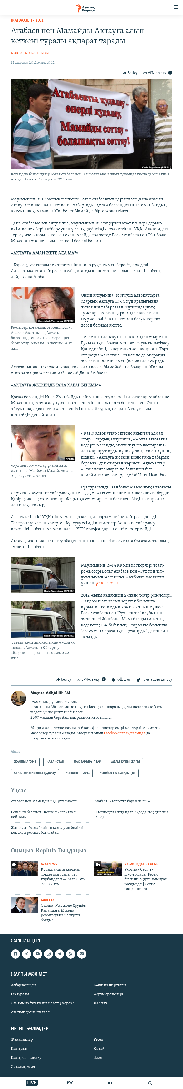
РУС (70, 1083)
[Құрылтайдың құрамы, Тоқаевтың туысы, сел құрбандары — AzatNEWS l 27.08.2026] (24, 868)
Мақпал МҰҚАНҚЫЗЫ (30, 53)
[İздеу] (150, 1083)
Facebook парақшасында (124, 733)
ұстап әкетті (106, 583)
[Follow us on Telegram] (59, 953)
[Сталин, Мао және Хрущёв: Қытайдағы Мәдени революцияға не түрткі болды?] (24, 905)
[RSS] (70, 953)
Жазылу (100, 1003)
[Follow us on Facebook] (15, 953)
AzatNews (49, 864)
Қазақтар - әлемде (26, 1058)
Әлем (98, 1058)
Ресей (98, 1040)
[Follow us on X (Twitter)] (26, 953)
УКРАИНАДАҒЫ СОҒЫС (141, 864)
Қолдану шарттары (110, 985)
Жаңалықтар (22, 1040)
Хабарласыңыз (23, 985)
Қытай (99, 1049)
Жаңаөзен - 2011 (27, 21)
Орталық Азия (23, 1067)
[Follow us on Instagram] (48, 953)
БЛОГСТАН (48, 900)
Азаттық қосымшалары (30, 1012)
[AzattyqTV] (110, 1083)
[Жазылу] (81, 953)
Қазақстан (20, 1049)
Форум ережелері (108, 994)
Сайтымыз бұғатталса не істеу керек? (42, 1003)
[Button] (130, 73)
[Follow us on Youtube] (37, 953)
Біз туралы (20, 994)
